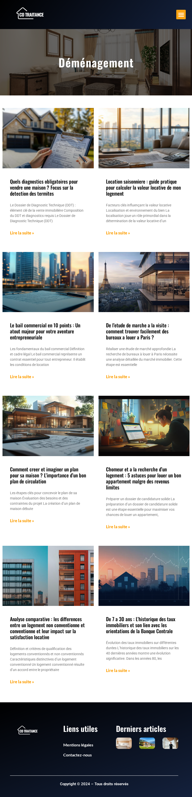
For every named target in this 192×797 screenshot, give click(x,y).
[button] (181, 14)
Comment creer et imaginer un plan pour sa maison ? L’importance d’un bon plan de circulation (48, 475)
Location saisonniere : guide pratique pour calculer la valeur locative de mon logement (143, 187)
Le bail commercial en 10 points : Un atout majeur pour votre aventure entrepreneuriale (45, 331)
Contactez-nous (77, 754)
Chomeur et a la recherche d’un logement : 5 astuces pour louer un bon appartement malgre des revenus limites (143, 478)
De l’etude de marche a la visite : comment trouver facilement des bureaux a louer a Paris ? (137, 331)
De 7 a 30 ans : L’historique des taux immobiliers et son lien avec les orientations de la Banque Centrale (140, 625)
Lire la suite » (22, 232)
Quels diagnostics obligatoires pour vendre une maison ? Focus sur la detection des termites (44, 187)
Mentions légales (78, 744)
